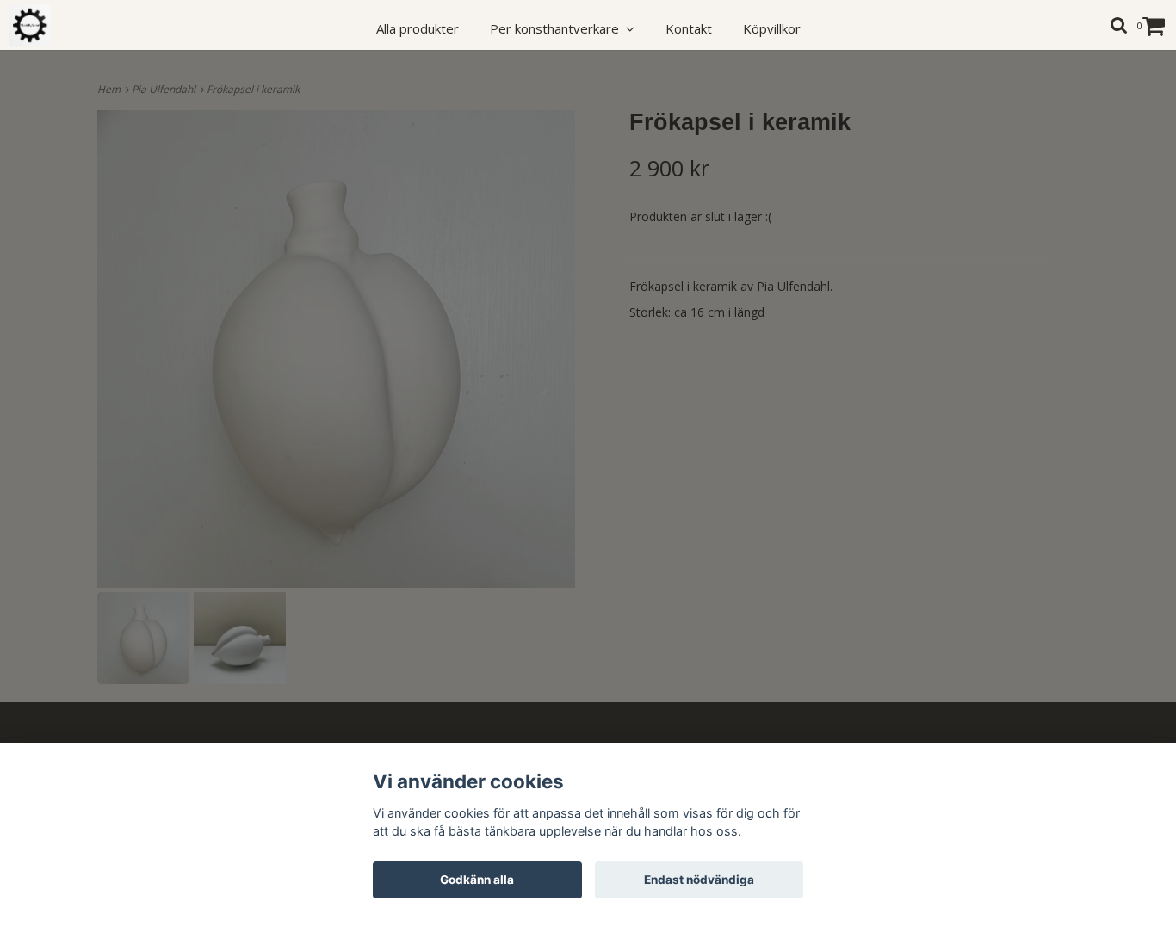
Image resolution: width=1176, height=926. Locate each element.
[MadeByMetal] (39, 25)
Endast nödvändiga (699, 879)
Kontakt (688, 28)
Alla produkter (417, 28)
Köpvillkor (772, 28)
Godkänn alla (477, 879)
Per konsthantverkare (558, 28)
